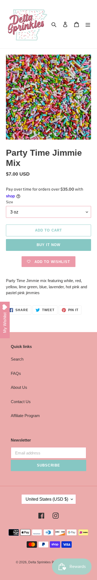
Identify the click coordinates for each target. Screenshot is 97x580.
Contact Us (21, 401)
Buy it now (48, 245)
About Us (19, 387)
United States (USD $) (47, 499)
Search (17, 359)
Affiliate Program (25, 415)
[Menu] (87, 24)
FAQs (16, 373)
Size (9, 202)
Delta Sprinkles (39, 562)
